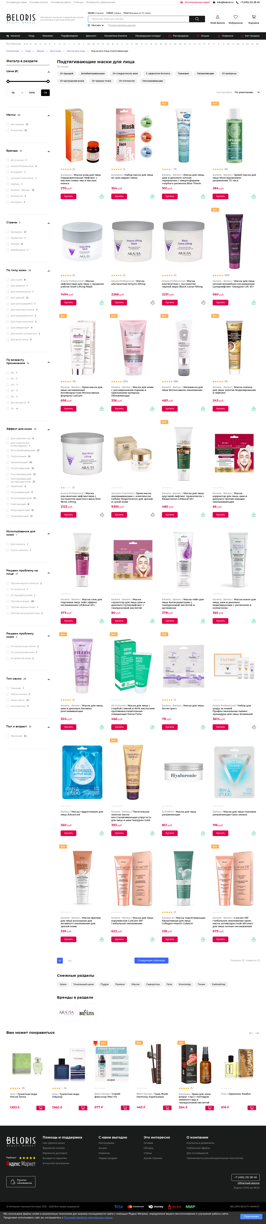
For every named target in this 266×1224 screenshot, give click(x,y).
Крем (63, 984)
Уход (31, 36)
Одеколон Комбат (236, 1094)
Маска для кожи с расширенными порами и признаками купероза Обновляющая (132, 391)
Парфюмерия (69, 36)
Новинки (227, 36)
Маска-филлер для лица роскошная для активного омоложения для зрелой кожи (81, 922)
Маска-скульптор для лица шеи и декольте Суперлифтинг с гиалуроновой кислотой (128, 603)
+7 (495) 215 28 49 (245, 1177)
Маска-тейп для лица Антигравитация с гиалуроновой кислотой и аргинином (183, 603)
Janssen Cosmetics (22, 178)
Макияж (48, 36)
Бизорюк (16, 202)
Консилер (185, 984)
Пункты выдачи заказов (122, 25)
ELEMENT (17, 172)
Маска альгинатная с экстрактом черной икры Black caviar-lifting (182, 284)
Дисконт (91, 36)
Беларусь (16, 232)
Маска (40, 51)
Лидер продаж (108, 1158)
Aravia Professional (22, 166)
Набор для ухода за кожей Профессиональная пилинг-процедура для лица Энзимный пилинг (233, 711)
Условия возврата (61, 2)
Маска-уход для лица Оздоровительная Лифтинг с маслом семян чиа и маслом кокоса (81, 179)
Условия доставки (16, 2)
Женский (16, 736)
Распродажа (181, 36)
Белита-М (17, 196)
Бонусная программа (56, 1163)
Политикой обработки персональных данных (88, 1217)
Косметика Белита (115, 36)
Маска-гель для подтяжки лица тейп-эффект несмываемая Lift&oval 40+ (81, 602)
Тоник (201, 984)
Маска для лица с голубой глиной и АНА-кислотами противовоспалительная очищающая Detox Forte (133, 710)
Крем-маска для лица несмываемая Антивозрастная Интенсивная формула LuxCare (81, 391)
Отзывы (148, 1143)
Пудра (105, 984)
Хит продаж (252, 36)
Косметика (12, 51)
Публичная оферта (198, 1148)
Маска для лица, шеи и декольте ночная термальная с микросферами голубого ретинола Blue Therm (183, 179)
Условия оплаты (38, 2)
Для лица (55, 51)
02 (69, 961)
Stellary (15, 184)
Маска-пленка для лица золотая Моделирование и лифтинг (234, 390)
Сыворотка (153, 984)
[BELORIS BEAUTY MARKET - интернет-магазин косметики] (21, 19)
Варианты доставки (55, 1153)
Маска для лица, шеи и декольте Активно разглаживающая (82, 709)
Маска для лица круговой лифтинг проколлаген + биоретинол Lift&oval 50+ (183, 496)
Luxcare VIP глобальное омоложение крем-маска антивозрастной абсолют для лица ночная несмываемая (233, 922)
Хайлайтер (218, 984)
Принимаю (251, 1216)
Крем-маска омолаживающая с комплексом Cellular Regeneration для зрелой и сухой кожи (132, 497)
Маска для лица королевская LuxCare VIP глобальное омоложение (132, 921)
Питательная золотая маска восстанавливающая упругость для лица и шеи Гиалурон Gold (131, 816)
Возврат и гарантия (55, 1158)
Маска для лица (76, 51)
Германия (17, 238)
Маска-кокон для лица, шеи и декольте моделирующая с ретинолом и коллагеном (234, 603)
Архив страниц (153, 1158)
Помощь (78, 2)
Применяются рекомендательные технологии (215, 1158)
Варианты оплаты (54, 1148)
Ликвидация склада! (148, 36)
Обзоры (148, 1148)
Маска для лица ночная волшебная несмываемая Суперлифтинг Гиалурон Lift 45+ (234, 284)
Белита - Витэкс (20, 190)
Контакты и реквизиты (200, 1143)
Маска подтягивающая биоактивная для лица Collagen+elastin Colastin (183, 921)
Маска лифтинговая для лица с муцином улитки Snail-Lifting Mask (82, 284)
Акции (205, 36)
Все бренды (13, 44)
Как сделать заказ (54, 1143)
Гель (169, 984)
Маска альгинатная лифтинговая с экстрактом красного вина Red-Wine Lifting (81, 497)
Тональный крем (83, 984)
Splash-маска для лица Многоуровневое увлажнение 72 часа (234, 178)
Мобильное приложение (100, 2)
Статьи (148, 1153)
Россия (15, 244)
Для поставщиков (197, 1153)
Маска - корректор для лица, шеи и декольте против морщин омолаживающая (230, 497)
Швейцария (18, 250)
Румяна (120, 984)
